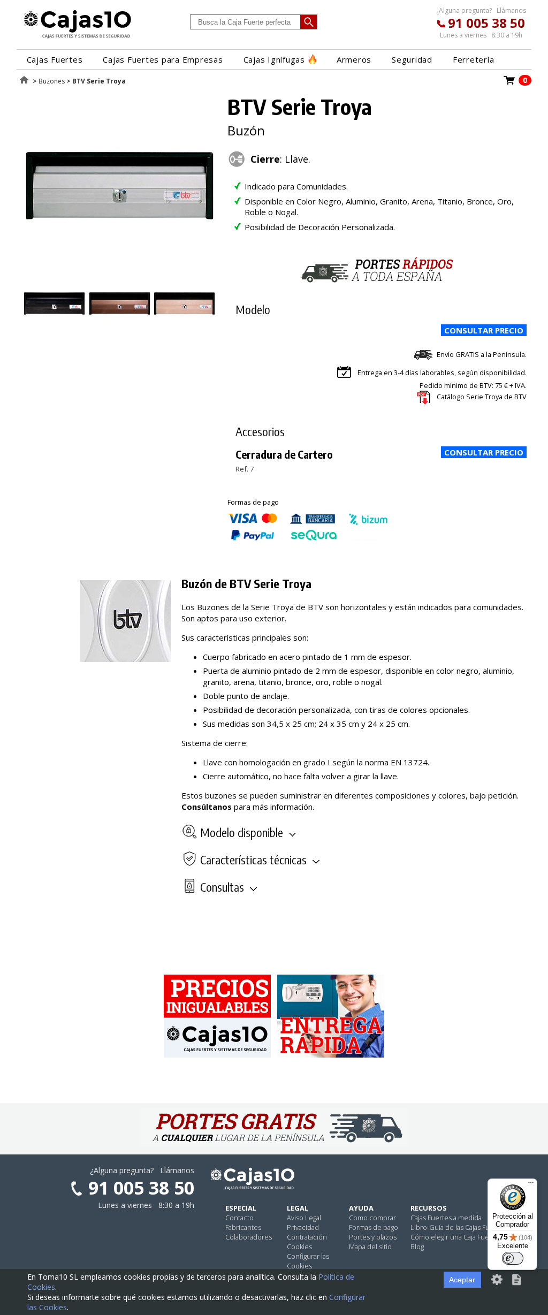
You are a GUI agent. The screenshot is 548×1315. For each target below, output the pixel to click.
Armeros (354, 59)
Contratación (307, 1237)
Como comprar (372, 1217)
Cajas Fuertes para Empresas (163, 59)
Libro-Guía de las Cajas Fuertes (458, 1227)
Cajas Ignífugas (274, 59)
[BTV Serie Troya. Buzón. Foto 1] (119, 269)
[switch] (512, 1258)
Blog (417, 1246)
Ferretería (473, 59)
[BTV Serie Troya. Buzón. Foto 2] (54, 329)
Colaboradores (248, 1237)
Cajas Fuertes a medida (446, 1217)
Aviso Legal (304, 1217)
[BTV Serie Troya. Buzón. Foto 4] (184, 329)
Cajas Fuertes (55, 59)
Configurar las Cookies (308, 1261)
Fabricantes (243, 1227)
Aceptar (462, 1279)
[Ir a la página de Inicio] (77, 38)
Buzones (52, 81)
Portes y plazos (373, 1237)
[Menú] (530, 1185)
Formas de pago (373, 1227)
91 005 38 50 (486, 23)
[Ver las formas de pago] (307, 538)
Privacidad (303, 1227)
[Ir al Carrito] (509, 83)
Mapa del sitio (370, 1246)
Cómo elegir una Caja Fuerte (454, 1237)
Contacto (239, 1217)
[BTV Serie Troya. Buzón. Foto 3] (119, 329)
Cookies (299, 1246)
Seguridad (412, 59)
